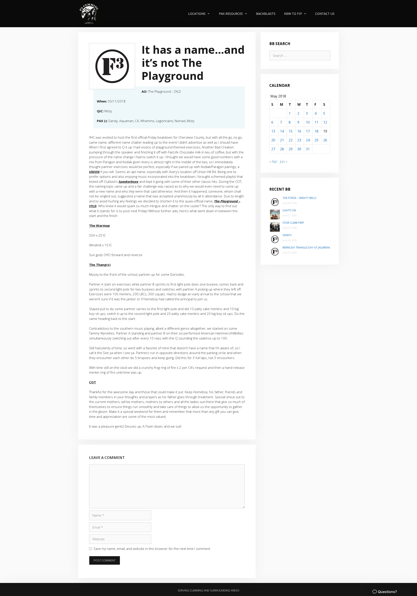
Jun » (283, 161)
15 (291, 131)
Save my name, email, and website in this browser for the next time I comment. (152, 548)
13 (273, 131)
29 (291, 149)
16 (299, 131)
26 (325, 140)
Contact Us (324, 14)
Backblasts (265, 14)
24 (308, 140)
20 (273, 140)
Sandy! (287, 235)
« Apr (273, 161)
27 (273, 149)
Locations (196, 14)
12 (325, 122)
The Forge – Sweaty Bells (299, 198)
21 (282, 140)
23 (299, 140)
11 (316, 122)
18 (316, 131)
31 (308, 149)
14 (282, 131)
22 (291, 140)
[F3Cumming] (89, 13)
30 (299, 149)
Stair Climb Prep (293, 223)
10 (308, 122)
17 (308, 131)
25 (316, 140)
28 (282, 149)
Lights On (289, 210)
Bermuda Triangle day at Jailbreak (306, 247)
